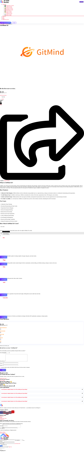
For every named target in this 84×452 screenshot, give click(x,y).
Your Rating (2, 352)
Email (1, 365)
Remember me (4, 444)
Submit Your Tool (5, 19)
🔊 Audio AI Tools (8, 14)
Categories (4, 4)
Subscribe (81, 1)
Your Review (2, 361)
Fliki (4, 267)
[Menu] (0, 21)
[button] (42, 389)
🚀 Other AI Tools (8, 15)
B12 (4, 237)
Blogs (3, 18)
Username (2, 442)
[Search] (23, 440)
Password (1, 443)
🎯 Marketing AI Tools (9, 9)
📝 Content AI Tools (8, 13)
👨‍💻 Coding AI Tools (8, 6)
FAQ (3, 17)
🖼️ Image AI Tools (8, 12)
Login (1, 445)
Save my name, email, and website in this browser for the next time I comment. (15, 367)
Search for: (2, 440)
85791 (1, 428)
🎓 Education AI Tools (9, 8)
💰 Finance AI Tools (8, 7)
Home (1, 23)
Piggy (4, 260)
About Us (4, 16)
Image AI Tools (5, 23)
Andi (4, 282)
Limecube (5, 297)
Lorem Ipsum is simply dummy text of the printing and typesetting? (14, 389)
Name (1, 363)
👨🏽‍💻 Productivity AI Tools (9, 5)
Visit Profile (3, 263)
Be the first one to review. (7, 88)
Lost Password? (17, 443)
